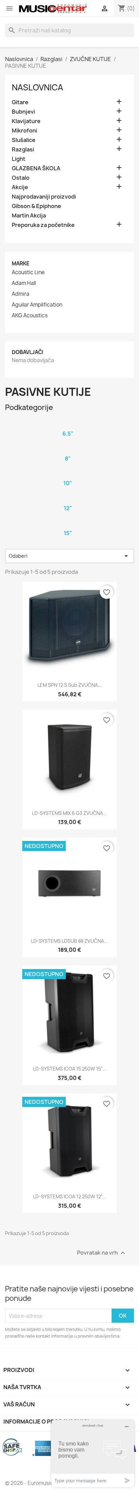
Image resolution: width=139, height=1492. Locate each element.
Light (18, 159)
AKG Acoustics (30, 315)
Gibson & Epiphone (36, 206)
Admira (20, 294)
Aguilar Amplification (37, 304)
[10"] (68, 474)
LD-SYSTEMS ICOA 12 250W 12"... (69, 1196)
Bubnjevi (23, 111)
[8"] (68, 449)
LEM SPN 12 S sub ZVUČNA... (69, 685)
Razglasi (23, 149)
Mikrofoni (24, 130)
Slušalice (23, 140)
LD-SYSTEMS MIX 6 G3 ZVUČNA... (69, 813)
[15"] (68, 524)
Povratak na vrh (102, 1253)
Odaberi (69, 556)
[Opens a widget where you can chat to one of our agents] (93, 1453)
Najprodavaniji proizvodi (44, 196)
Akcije (20, 187)
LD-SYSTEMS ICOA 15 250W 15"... (69, 1068)
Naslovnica (37, 87)
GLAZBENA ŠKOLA (36, 168)
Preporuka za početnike (43, 225)
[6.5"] (68, 424)
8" (68, 458)
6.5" (68, 433)
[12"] (68, 499)
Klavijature (26, 121)
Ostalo (20, 177)
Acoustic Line (28, 272)
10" (67, 483)
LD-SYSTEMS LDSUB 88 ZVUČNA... (69, 941)
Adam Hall (24, 283)
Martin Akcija (29, 215)
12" (68, 508)
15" (68, 533)
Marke (20, 263)
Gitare (20, 102)
